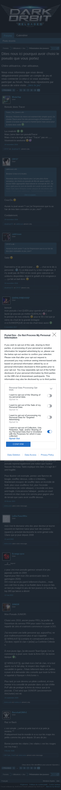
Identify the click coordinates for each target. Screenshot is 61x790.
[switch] (49, 395)
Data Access (30, 455)
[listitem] (30, 389)
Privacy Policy (47, 455)
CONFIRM (18, 444)
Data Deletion (13, 455)
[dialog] (30, 395)
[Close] (55, 335)
